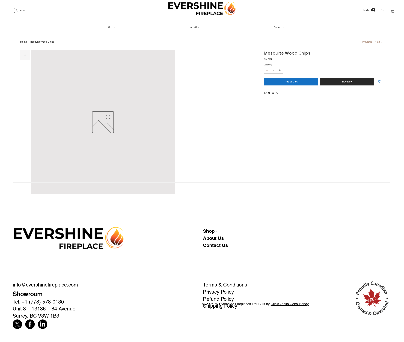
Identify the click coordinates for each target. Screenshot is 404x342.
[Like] (383, 10)
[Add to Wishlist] (380, 81)
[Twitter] (276, 92)
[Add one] (279, 70)
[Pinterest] (273, 92)
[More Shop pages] (115, 27)
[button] (392, 11)
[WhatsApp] (265, 92)
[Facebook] (269, 92)
